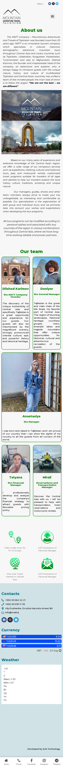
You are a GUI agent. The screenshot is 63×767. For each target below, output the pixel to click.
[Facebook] (49, 3)
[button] (52, 16)
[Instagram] (53, 3)
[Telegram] (16, 619)
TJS (46, 650)
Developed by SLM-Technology (44, 749)
